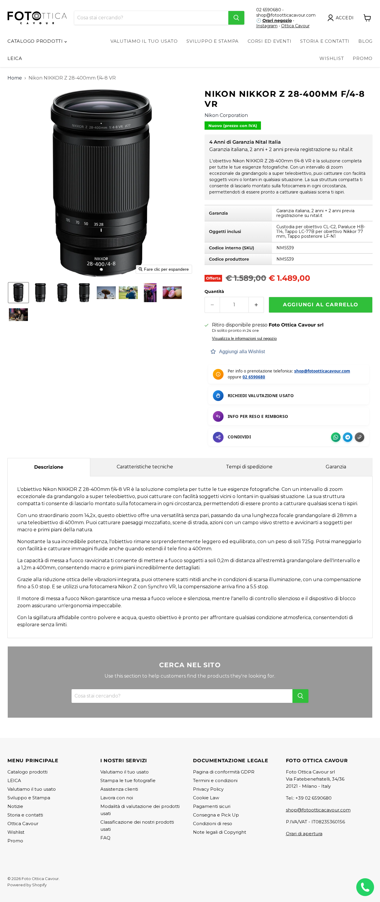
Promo (363, 58)
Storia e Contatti (324, 41)
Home (14, 78)
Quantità (214, 291)
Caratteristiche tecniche (145, 467)
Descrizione (48, 467)
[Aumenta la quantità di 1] (256, 305)
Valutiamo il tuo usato (144, 41)
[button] (342, 17)
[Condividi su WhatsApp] (336, 437)
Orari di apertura (304, 833)
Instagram (267, 25)
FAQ (105, 838)
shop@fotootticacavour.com (322, 371)
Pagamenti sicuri (211, 806)
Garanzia (336, 467)
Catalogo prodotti (35, 41)
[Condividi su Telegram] (347, 437)
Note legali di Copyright (219, 832)
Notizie (15, 806)
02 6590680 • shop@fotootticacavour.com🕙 (286, 15)
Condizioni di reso (212, 823)
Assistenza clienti (119, 789)
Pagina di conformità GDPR (223, 772)
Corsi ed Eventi (269, 41)
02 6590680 (254, 377)
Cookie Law (206, 797)
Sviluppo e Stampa (212, 41)
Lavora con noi (116, 797)
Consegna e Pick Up (216, 815)
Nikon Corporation (226, 115)
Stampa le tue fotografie (128, 780)
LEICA (14, 58)
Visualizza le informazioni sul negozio (244, 339)
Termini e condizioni (215, 780)
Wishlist (331, 58)
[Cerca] (236, 18)
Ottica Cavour (295, 25)
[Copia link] (359, 437)
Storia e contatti (25, 815)
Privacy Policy (208, 789)
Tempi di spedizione (249, 467)
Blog (365, 41)
